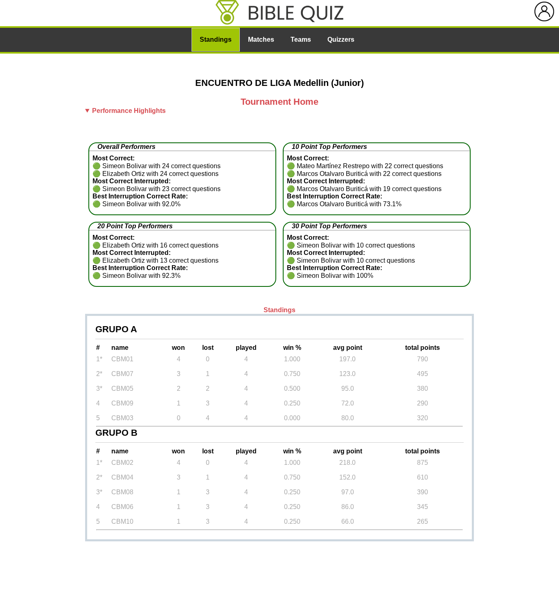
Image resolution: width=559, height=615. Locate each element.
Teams (301, 39)
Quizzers (340, 39)
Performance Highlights (129, 110)
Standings (216, 39)
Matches (261, 39)
